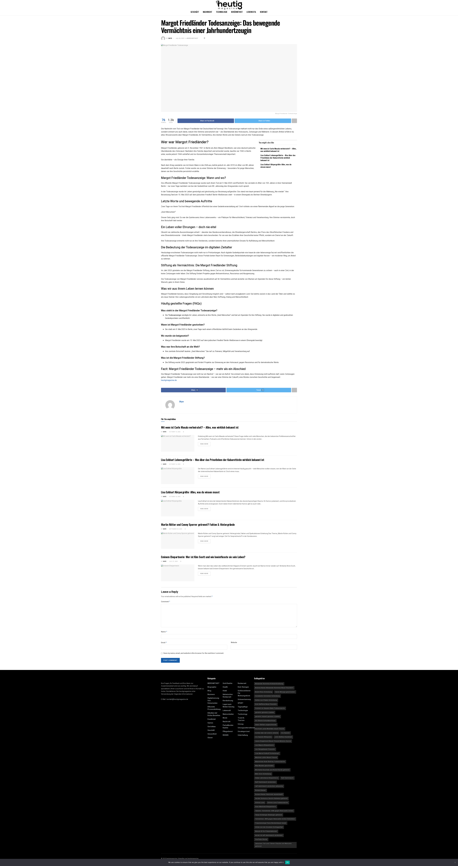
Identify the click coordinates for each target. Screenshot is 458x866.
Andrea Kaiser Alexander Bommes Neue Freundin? (274, 688)
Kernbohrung (228, 700)
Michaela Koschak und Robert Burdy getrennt (272, 770)
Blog (209, 690)
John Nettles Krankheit (283, 737)
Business (211, 694)
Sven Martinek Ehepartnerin (265, 807)
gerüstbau (212, 726)
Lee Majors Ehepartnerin (264, 745)
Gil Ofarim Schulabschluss (265, 721)
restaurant (242, 683)
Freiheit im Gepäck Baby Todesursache (270, 708)
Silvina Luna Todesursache (278, 803)
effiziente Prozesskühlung (214, 708)
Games (210, 723)
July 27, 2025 (173, 561)
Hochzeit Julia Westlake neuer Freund (269, 729)
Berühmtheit (237, 11)
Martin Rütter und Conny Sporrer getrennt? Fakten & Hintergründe (198, 524)
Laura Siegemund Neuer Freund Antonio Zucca (273, 741)
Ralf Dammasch (287, 778)
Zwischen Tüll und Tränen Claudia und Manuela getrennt (273, 845)
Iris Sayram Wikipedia (263, 737)
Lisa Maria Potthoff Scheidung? (267, 753)
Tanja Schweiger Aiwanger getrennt (268, 815)
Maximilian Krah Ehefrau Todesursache (270, 762)
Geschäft (195, 11)
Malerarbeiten (228, 714)
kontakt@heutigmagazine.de (177, 699)
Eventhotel (212, 719)
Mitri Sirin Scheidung (263, 774)
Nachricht (207, 11)
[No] (455, 862)
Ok (287, 862)
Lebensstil (251, 11)
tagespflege (243, 707)
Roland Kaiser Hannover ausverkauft (269, 794)
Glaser (210, 737)
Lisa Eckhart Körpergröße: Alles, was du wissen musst (275, 165)
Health (225, 687)
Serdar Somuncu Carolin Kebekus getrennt (271, 798)
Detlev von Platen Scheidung (266, 700)
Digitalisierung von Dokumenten (213, 700)
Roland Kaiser (260, 790)
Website (234, 642)
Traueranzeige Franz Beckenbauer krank (270, 823)
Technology (242, 714)
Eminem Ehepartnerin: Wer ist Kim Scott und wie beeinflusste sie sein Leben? (203, 557)
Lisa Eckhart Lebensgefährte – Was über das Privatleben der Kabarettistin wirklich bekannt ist (277, 158)
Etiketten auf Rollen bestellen (214, 714)
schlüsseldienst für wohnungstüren (244, 693)
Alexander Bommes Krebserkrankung (269, 684)
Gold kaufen (227, 683)
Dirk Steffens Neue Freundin (266, 704)
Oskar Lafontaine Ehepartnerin (266, 778)
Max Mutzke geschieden (264, 766)
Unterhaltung (243, 735)
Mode (225, 718)
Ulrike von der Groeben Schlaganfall (269, 827)
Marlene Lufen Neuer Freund (266, 757)
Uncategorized (244, 731)
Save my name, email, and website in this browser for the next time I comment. (193, 653)
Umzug (240, 724)
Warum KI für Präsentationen (266, 831)
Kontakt (264, 11)
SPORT (240, 703)
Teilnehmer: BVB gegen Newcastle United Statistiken (275, 819)
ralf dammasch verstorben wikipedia (269, 786)
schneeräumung (244, 699)
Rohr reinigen (243, 687)
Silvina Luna (259, 803)
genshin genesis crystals (264, 712)
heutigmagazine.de (169, 380)
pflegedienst (228, 731)
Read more (204, 444)
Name (164, 632)
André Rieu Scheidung (263, 692)
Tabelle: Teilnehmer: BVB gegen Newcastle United (274, 811)
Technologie (221, 11)
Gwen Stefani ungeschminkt (265, 725)
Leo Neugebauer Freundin (265, 749)
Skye (170, 38)
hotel (225, 690)
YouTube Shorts (261, 839)
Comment (165, 601)
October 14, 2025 (174, 432)
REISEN (225, 735)
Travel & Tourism (241, 719)
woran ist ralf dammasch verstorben (269, 835)
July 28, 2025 (179, 38)
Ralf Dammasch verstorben (265, 782)
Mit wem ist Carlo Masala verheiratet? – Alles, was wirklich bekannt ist (278, 149)
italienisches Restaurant (228, 695)
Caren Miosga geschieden (285, 692)
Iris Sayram (285, 733)
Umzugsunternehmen (246, 728)
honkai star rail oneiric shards (266, 733)
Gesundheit (212, 734)
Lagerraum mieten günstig (228, 705)
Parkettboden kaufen (228, 726)
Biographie (212, 687)
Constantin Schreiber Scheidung (267, 696)
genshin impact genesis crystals (267, 716)
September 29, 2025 (175, 529)
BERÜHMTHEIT (192, 38)
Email (164, 642)
